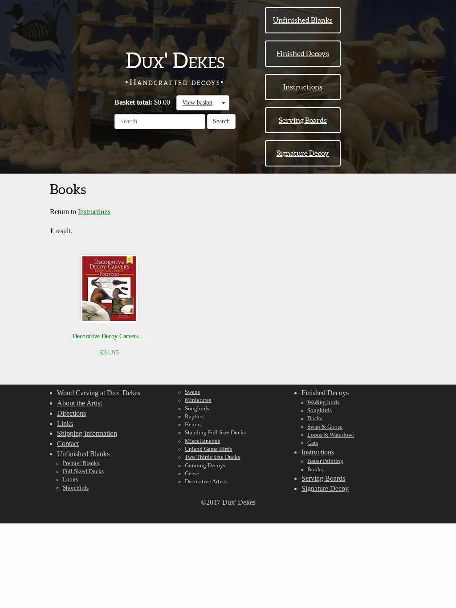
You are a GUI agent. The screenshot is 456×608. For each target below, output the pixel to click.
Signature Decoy (303, 153)
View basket (197, 102)
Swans (192, 392)
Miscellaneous (202, 441)
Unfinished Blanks (303, 20)
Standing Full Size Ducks (215, 433)
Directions (71, 413)
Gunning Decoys (205, 465)
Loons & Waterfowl (330, 435)
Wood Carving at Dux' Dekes (98, 393)
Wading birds (323, 402)
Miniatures (198, 400)
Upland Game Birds (208, 449)
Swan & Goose (324, 427)
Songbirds (197, 408)
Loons (70, 479)
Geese (192, 473)
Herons (193, 425)
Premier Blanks (81, 463)
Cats (312, 443)
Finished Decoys (303, 53)
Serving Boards (303, 120)
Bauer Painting (325, 461)
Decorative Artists (206, 481)
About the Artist (79, 403)
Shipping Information (87, 433)
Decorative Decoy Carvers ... (109, 336)
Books (315, 469)
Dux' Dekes (175, 61)
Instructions (302, 87)
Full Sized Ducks (83, 471)
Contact (68, 443)
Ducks (314, 418)
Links (65, 423)
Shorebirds (76, 488)
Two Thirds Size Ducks (212, 457)
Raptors (194, 416)
